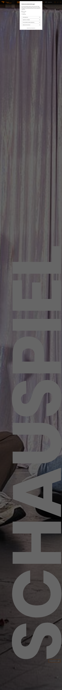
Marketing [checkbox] (24, 14)
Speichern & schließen (26, 19)
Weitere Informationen (26, 24)
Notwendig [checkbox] (24, 11)
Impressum (33, 28)
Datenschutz (29, 28)
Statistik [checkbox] (24, 12)
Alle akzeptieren (25, 17)
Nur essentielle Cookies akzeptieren (28, 22)
